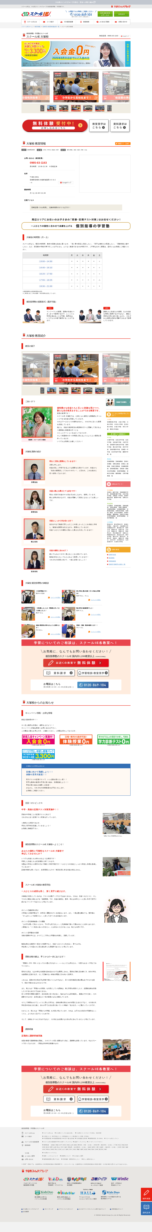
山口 (63, 1149)
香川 (70, 1149)
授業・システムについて (51, 1156)
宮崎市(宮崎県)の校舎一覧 (117, 564)
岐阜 (89, 1147)
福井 (66, 1147)
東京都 (80, 1145)
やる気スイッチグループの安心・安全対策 (89, 1133)
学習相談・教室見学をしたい (71, 1159)
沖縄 (105, 1149)
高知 (74, 1149)
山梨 (54, 1147)
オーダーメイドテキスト (95, 1141)
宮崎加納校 (112, 561)
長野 (51, 1147)
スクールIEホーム (27, 26)
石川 (62, 1147)
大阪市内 (107, 1147)
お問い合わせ (122, 22)
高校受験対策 (58, 1138)
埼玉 (119, 1145)
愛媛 (78, 1149)
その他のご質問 (78, 1156)
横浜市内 (103, 1145)
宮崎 (96, 1149)
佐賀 (85, 1149)
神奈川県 (96, 1145)
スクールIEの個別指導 (50, 1141)
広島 (59, 1149)
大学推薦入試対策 (82, 1138)
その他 (89, 1145)
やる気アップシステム (65, 1141)
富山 (58, 1147)
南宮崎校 (112, 558)
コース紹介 (49, 22)
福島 (75, 1145)
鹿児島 (101, 1149)
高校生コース (68, 1136)
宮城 (68, 1145)
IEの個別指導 (68, 22)
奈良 (43, 1149)
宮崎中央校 (112, 554)
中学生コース (58, 1136)
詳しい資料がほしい (89, 1159)
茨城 (123, 1145)
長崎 (89, 1149)
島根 (52, 1149)
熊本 (93, 1149)
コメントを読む (56, 597)
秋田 (64, 1145)
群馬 (43, 1147)
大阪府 (101, 1147)
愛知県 (70, 1147)
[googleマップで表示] (125, 36)
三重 (97, 1147)
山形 (71, 1145)
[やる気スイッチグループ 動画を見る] (121, 6)
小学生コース (48, 1136)
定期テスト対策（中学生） (82, 1136)
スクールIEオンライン (112, 1138)
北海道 (53, 1145)
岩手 (60, 1145)
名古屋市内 (77, 1147)
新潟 (47, 1147)
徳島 (67, 1149)
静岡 (93, 1147)
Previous (24, 86)
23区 (84, 1145)
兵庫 (119, 1147)
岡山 (56, 1149)
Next (127, 86)
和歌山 (48, 1149)
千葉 (115, 1145)
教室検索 (86, 22)
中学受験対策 (48, 1138)
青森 (57, 1145)
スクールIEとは (31, 22)
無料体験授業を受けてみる (51, 1159)
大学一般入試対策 (69, 1138)
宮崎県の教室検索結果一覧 (51, 26)
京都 (123, 1147)
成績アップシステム (80, 1141)
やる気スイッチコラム (50, 1152)
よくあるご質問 (104, 22)
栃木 (126, 1145)
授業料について (66, 1156)
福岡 (82, 1149)
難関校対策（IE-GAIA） (96, 1138)
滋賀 (127, 1147)
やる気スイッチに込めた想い (64, 1133)
